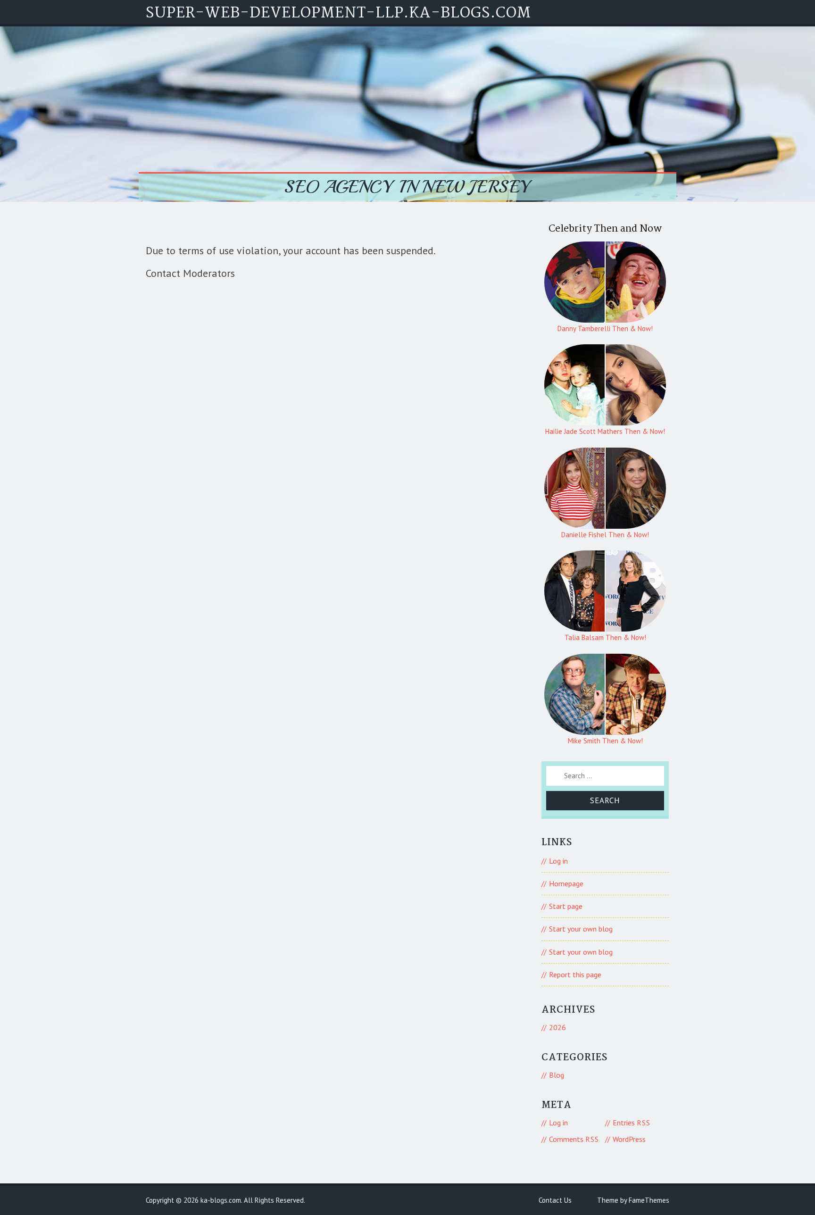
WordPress (629, 1139)
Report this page (575, 974)
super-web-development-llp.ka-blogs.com (338, 13)
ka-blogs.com (220, 1200)
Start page (565, 906)
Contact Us (555, 1200)
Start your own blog (581, 928)
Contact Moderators (190, 273)
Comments (574, 1139)
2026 (557, 1027)
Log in (558, 860)
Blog (556, 1075)
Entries (631, 1122)
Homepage (566, 883)
